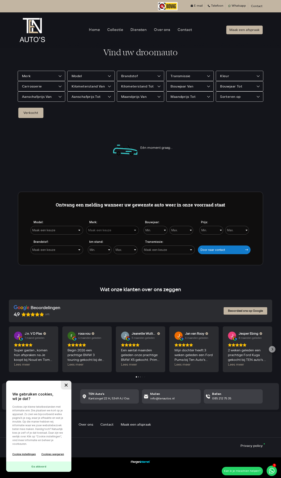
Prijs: (204, 222)
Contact (256, 6)
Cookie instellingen (24, 454)
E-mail (198, 6)
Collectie (115, 30)
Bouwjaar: (152, 222)
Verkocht (30, 112)
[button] (9, 349)
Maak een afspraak (244, 29)
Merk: (93, 222)
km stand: (96, 241)
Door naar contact (213, 249)
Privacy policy (251, 445)
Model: (38, 222)
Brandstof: (41, 241)
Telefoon (217, 6)
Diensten (138, 30)
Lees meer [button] (22, 364)
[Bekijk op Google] (18, 336)
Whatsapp (239, 6)
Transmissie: (154, 241)
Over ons (162, 30)
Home (94, 30)
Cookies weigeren (52, 454)
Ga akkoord (38, 466)
